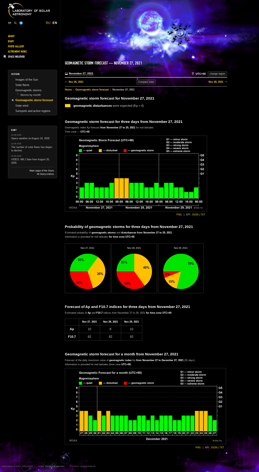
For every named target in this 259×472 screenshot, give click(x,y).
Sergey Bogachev (54, 466)
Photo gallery (16, 46)
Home (68, 89)
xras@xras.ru (87, 466)
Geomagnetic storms (28, 90)
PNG (179, 214)
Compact (146, 81)
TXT (202, 214)
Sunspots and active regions (32, 110)
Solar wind (21, 105)
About (11, 36)
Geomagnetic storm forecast (92, 89)
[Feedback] (9, 23)
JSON (195, 214)
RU (48, 22)
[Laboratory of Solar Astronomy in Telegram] (21, 23)
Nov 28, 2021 (216, 81)
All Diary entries (45, 174)
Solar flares (22, 84)
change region (217, 73)
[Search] (15, 23)
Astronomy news (17, 51)
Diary (11, 41)
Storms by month (30, 94)
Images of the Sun (26, 79)
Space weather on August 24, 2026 (30, 138)
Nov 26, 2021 (76, 81)
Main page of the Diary (42, 170)
